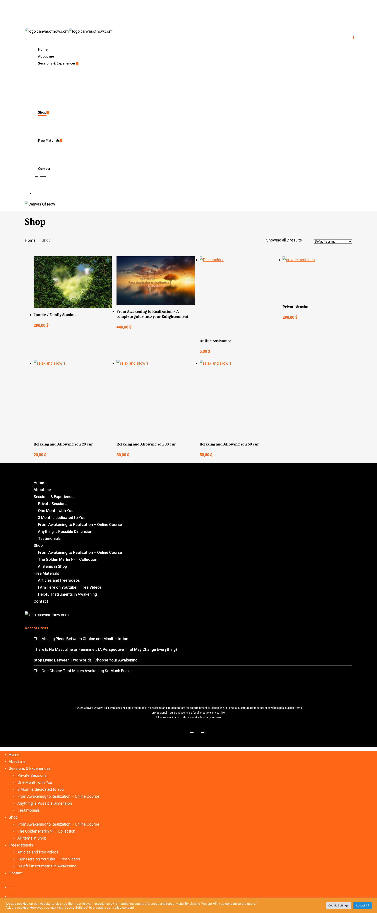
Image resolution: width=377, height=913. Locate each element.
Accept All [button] (362, 905)
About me (42, 489)
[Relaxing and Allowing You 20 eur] (73, 399)
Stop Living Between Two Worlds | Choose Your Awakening (85, 660)
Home (30, 240)
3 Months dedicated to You (62, 517)
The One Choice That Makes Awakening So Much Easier (83, 670)
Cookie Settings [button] (338, 905)
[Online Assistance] (239, 295)
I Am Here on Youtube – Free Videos (70, 587)
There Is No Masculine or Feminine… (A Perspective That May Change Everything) (105, 649)
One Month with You (56, 510)
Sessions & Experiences (54, 496)
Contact (41, 601)
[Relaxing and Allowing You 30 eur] (156, 399)
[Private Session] (322, 278)
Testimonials (49, 538)
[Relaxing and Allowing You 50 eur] (239, 399)
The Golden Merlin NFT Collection (67, 559)
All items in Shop (52, 566)
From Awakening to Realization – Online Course (80, 524)
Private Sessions (52, 503)
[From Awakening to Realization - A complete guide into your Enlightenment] (156, 280)
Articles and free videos (59, 580)
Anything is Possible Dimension (65, 531)
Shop (38, 545)
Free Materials (46, 573)
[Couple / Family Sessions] (73, 282)
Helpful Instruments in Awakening (67, 594)
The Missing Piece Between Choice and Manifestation (81, 638)
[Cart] (26, 38)
